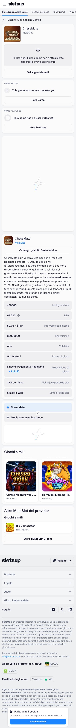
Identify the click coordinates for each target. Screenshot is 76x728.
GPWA (54, 663)
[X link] (61, 609)
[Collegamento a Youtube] (53, 609)
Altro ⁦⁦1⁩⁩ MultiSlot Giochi (38, 538)
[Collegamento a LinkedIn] (70, 609)
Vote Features (38, 127)
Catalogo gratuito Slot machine (38, 250)
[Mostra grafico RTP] (18, 315)
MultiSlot (20, 242)
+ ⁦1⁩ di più (13, 371)
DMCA (12, 670)
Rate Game (38, 99)
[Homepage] (16, 4)
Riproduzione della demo (15, 12)
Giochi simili (59, 12)
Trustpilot (42, 679)
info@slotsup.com (11, 656)
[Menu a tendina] (4, 4)
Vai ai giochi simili (38, 72)
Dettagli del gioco (40, 12)
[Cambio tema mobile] (70, 4)
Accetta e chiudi (38, 721)
